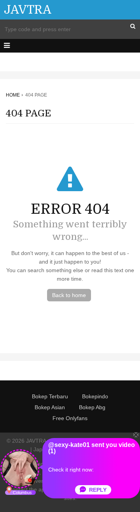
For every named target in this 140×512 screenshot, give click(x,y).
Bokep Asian (50, 407)
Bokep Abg (92, 407)
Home (13, 95)
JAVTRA (27, 10)
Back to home (69, 295)
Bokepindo (95, 396)
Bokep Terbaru (50, 396)
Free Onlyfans (70, 418)
